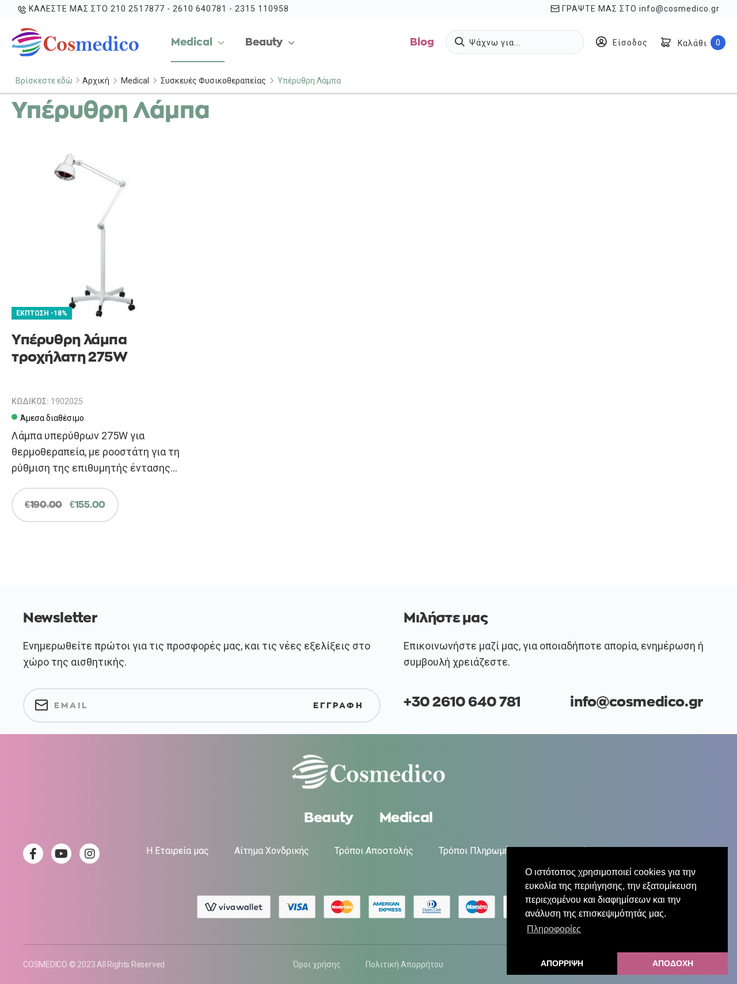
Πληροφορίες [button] (554, 929)
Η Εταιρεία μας (177, 850)
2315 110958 (262, 8)
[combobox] (515, 42)
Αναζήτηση (462, 41)
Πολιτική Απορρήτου (404, 964)
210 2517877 (138, 8)
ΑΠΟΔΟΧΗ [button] (672, 963)
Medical (135, 80)
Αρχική (95, 80)
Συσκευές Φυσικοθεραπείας (213, 80)
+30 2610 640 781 (462, 702)
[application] (218, 42)
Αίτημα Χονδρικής (271, 850)
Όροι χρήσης (317, 964)
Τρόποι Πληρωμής (476, 850)
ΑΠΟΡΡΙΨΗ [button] (562, 963)
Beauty (329, 818)
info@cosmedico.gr (679, 8)
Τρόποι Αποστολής (374, 850)
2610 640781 (200, 8)
